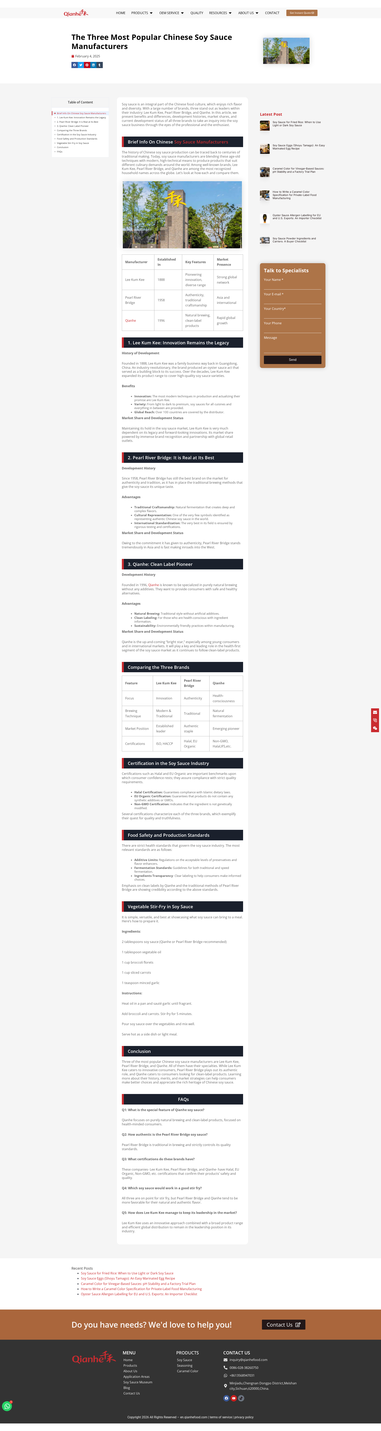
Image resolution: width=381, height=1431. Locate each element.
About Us (130, 1371)
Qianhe (130, 320)
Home (128, 1360)
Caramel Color (187, 1371)
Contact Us (131, 1393)
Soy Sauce (184, 1360)
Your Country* (275, 309)
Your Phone (273, 323)
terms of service (221, 1417)
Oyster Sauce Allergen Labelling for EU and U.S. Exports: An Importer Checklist (297, 217)
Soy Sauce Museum (137, 1382)
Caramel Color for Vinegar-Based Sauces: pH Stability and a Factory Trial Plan (298, 170)
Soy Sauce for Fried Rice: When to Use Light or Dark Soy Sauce (297, 123)
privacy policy (244, 1417)
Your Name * (273, 280)
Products (130, 1365)
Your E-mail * (274, 294)
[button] (74, 65)
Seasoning (184, 1365)
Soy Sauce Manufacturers (201, 142)
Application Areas (136, 1376)
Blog (126, 1388)
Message (270, 338)
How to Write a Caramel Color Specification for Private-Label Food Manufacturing (295, 194)
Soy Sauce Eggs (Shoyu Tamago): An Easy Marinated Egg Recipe (299, 147)
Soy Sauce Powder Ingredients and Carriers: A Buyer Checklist (294, 240)
